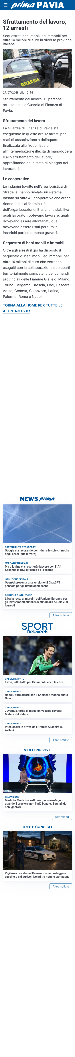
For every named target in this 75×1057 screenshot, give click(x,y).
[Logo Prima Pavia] (37, 5)
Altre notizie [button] (61, 615)
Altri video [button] (62, 817)
